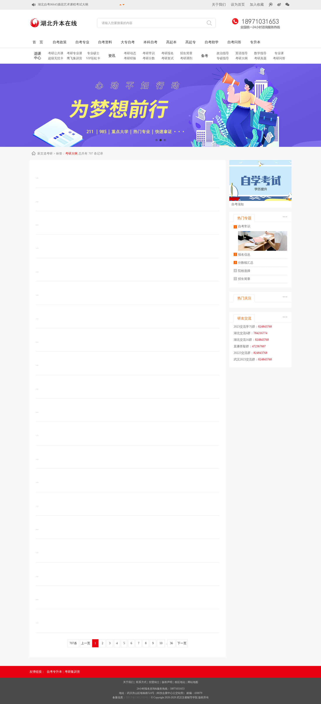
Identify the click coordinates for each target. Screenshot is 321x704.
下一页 (181, 643)
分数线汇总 (245, 262)
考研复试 (167, 58)
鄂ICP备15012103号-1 (138, 697)
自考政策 (60, 42)
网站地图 (193, 682)
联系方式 (141, 682)
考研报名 (167, 53)
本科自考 (150, 42)
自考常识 (244, 226)
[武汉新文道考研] (53, 28)
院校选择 (244, 270)
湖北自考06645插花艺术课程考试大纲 (63, 4)
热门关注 (244, 298)
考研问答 (279, 58)
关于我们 (219, 4)
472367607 (259, 346)
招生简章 (186, 53)
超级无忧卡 (55, 58)
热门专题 (244, 218)
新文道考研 (45, 153)
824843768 (265, 326)
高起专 (190, 42)
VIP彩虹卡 (93, 58)
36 (171, 643)
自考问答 (234, 42)
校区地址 (180, 682)
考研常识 (149, 53)
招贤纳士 (154, 682)
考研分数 (149, 58)
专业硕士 (93, 53)
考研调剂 (186, 58)
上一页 (85, 643)
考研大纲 (241, 58)
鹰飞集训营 (74, 58)
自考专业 (82, 42)
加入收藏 (257, 4)
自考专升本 (54, 671)
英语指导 (241, 53)
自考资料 (105, 42)
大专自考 (128, 42)
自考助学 (212, 42)
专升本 (255, 42)
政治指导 (223, 53)
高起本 (171, 42)
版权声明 (167, 682)
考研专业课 (74, 53)
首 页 (38, 42)
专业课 (279, 53)
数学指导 (260, 53)
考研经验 (130, 58)
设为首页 (238, 4)
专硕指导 (223, 58)
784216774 (260, 333)
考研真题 (260, 58)
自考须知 (237, 204)
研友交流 (244, 318)
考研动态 (130, 53)
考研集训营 (72, 671)
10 (160, 643)
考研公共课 (55, 53)
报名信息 (244, 254)
